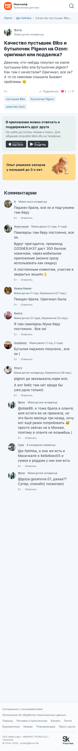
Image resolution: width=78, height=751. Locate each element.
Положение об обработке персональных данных (34, 714)
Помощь (7, 720)
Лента (8, 18)
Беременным (11, 726)
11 (73, 91)
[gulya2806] (12, 447)
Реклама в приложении (32, 720)
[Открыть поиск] (71, 6)
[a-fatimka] (12, 404)
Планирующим (45, 726)
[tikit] (8, 229)
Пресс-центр (67, 726)
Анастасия (21, 226)
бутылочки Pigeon (42, 99)
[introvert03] (8, 204)
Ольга (18, 367)
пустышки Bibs (15, 99)
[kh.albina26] (8, 345)
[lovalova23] (8, 290)
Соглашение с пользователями (22, 709)
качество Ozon (15, 106)
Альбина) (20, 342)
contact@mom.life (29, 743)
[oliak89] (8, 370)
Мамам (28, 726)
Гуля (21, 444)
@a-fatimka (23, 18)
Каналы (55, 720)
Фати (18, 30)
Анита (18, 313)
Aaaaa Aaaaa (22, 288)
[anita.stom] (8, 315)
